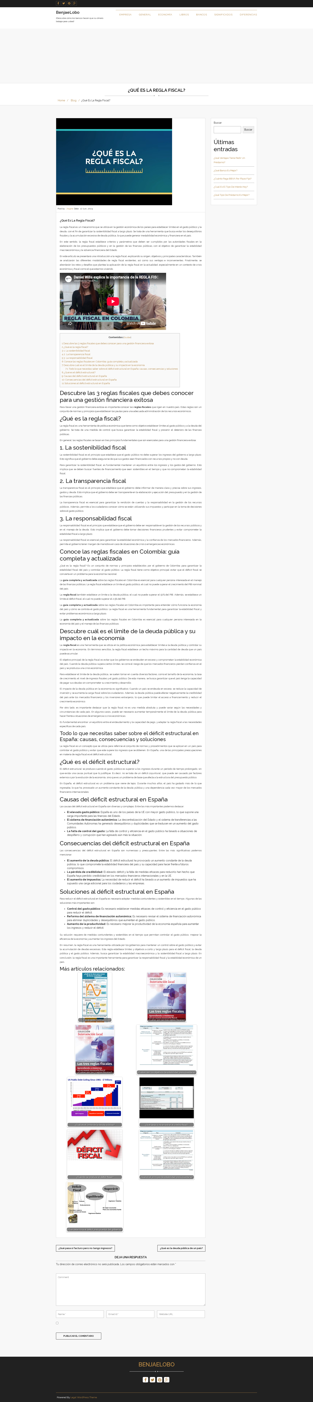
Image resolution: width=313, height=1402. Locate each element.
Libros (184, 14)
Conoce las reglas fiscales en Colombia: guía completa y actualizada (100, 361)
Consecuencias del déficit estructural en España (89, 379)
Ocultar (127, 337)
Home (61, 100)
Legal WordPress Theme (83, 1397)
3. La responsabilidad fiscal (77, 357)
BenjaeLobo (157, 1364)
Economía (165, 14)
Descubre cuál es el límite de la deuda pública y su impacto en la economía (103, 365)
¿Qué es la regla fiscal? (75, 347)
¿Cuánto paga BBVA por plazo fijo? (232, 178)
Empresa (125, 14)
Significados (223, 14)
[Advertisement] (156, 55)
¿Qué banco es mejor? (225, 170)
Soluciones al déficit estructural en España (86, 383)
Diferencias (248, 14)
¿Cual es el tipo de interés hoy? (231, 186)
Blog (73, 100)
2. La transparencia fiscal (76, 354)
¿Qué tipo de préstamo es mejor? (231, 195)
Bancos (201, 14)
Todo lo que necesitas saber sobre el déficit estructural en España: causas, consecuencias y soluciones (121, 368)
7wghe (69, 208)
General (145, 14)
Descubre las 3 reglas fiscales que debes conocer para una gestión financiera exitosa (108, 343)
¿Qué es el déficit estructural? (78, 372)
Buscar (218, 122)
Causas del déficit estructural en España (84, 376)
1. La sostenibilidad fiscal (76, 350)
